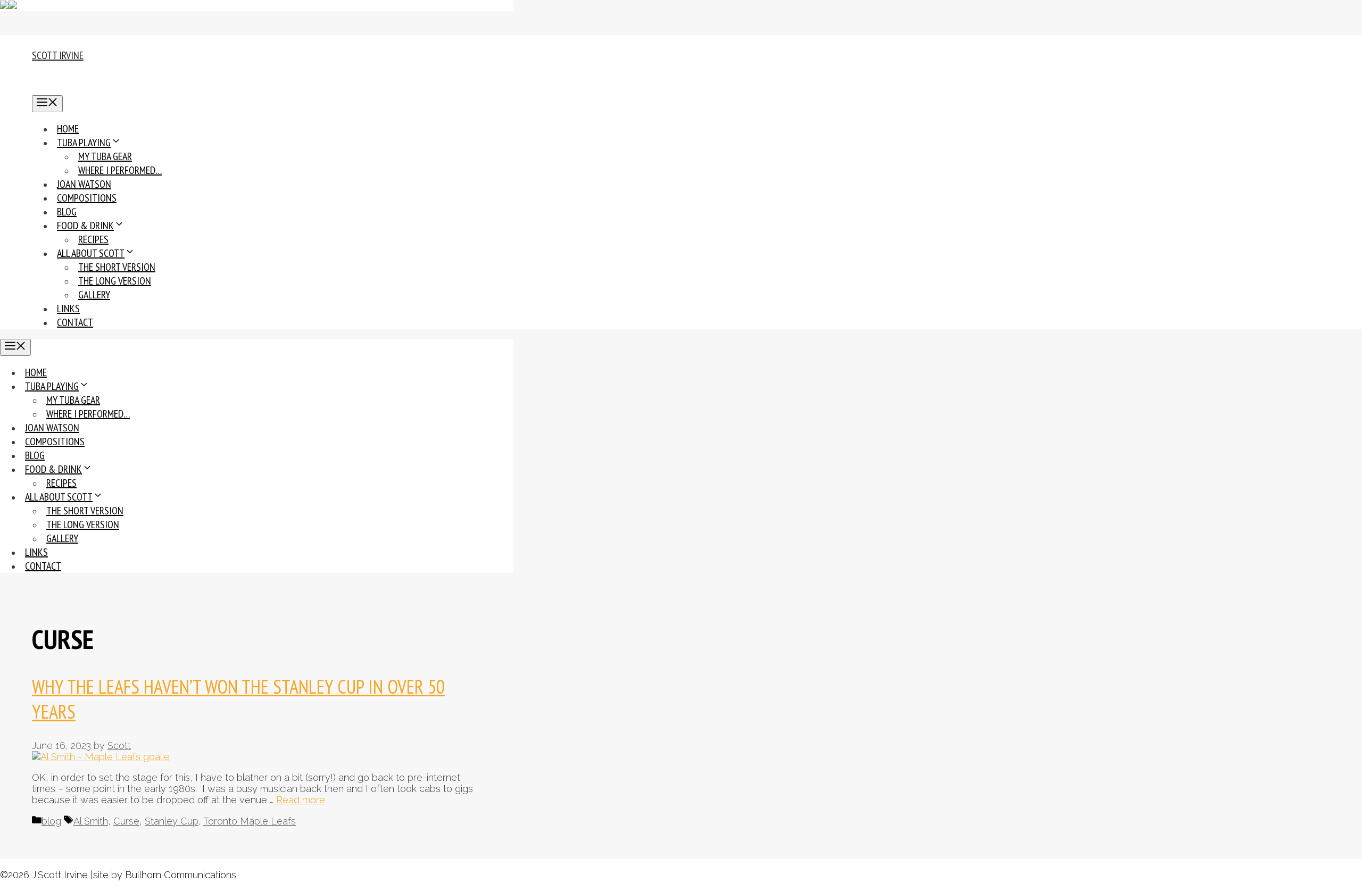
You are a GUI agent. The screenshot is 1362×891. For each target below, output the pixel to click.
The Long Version (114, 281)
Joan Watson (84, 184)
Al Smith (90, 821)
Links (68, 308)
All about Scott (90, 253)
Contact (75, 322)
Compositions (87, 198)
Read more (300, 799)
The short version (116, 267)
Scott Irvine (58, 55)
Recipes (93, 239)
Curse (126, 821)
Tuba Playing (84, 142)
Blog (67, 212)
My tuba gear (105, 156)
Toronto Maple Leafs (249, 821)
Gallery (94, 295)
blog (51, 821)
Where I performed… (120, 170)
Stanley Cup (171, 821)
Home (68, 129)
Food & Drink (85, 225)
